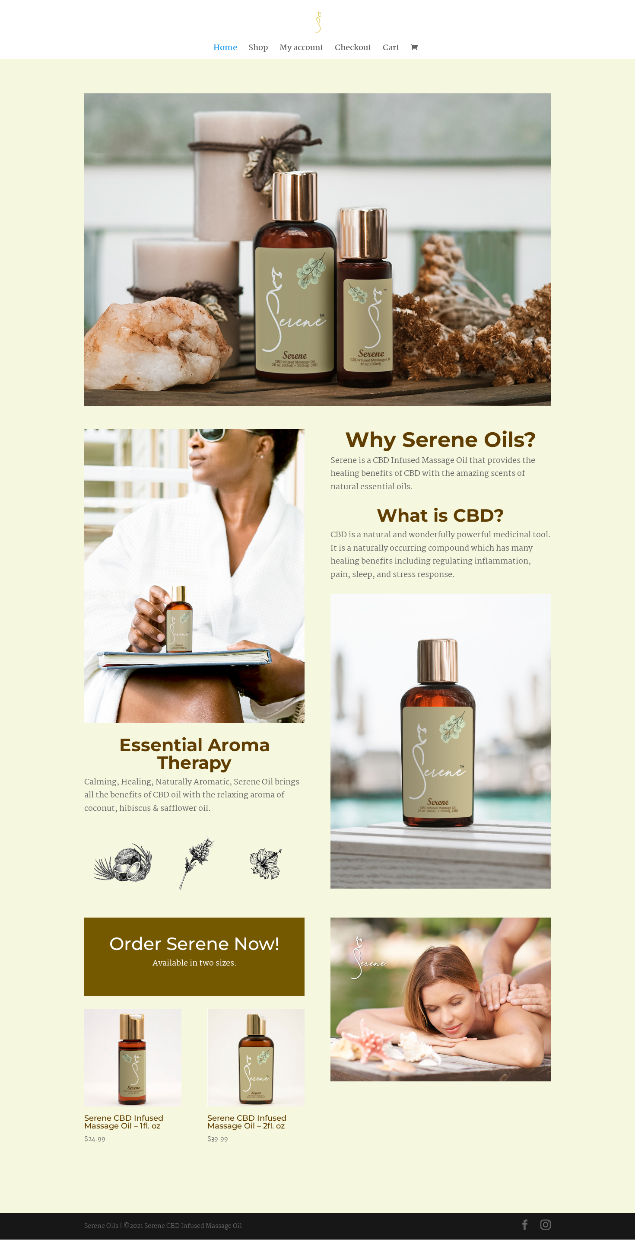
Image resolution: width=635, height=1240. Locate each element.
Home (225, 49)
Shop (258, 49)
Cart (391, 49)
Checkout (353, 49)
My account (301, 49)
